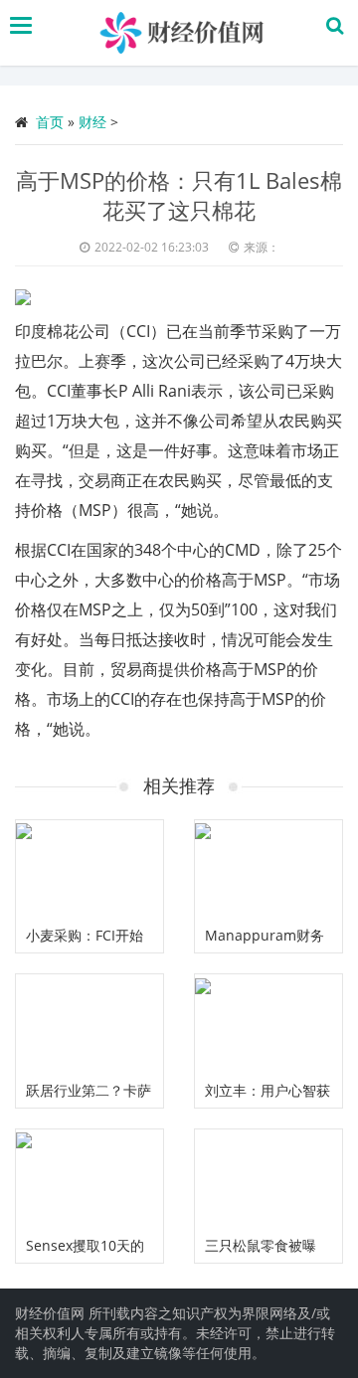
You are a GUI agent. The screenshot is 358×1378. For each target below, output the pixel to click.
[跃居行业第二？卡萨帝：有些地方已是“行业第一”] (89, 1023)
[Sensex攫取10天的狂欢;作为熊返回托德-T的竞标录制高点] (89, 1178)
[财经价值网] (184, 33)
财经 (92, 121)
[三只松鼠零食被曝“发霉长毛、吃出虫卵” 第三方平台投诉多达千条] (268, 1178)
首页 (50, 121)
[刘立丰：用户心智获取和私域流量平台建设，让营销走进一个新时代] (268, 1023)
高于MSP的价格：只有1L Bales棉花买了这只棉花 (179, 195)
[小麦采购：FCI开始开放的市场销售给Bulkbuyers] (89, 869)
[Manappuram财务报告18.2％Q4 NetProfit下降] (268, 869)
